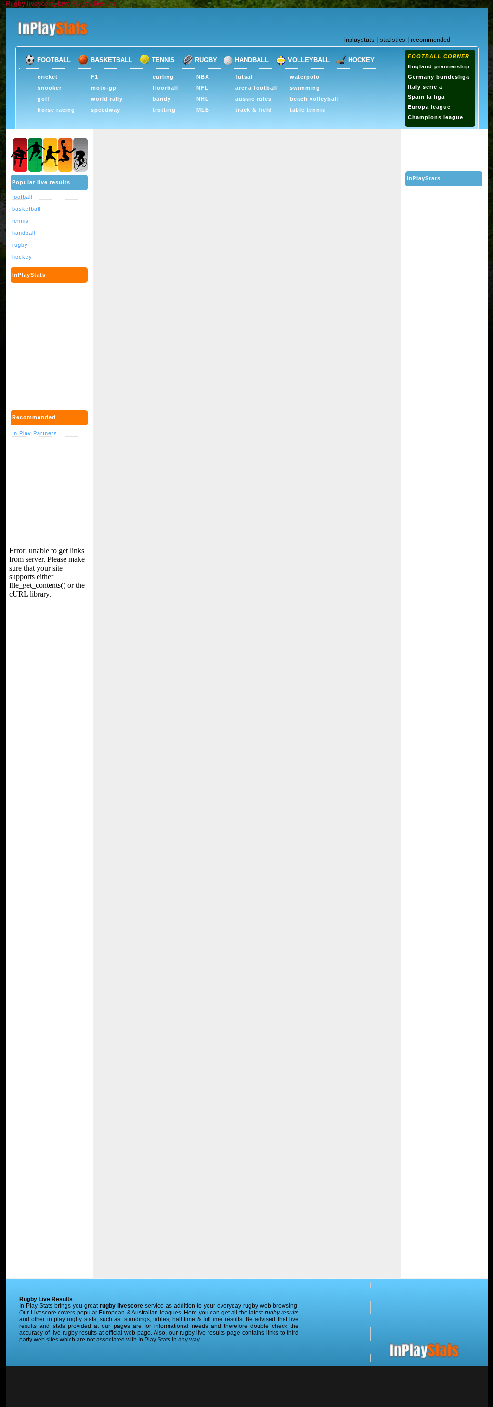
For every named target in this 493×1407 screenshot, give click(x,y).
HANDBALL (252, 60)
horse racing (56, 110)
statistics (392, 39)
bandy (162, 99)
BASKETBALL (111, 60)
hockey (22, 257)
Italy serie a (425, 87)
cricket (48, 77)
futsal (244, 77)
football (22, 196)
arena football (256, 88)
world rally (107, 99)
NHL (202, 99)
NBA (202, 77)
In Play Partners (34, 433)
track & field (253, 110)
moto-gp (104, 88)
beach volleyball (314, 99)
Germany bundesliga (438, 77)
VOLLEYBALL (309, 60)
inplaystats (359, 39)
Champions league (435, 117)
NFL (202, 88)
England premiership (439, 66)
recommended (430, 39)
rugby (20, 245)
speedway (105, 110)
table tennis (307, 110)
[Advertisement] (193, 124)
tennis (20, 221)
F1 (94, 77)
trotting (164, 110)
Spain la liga (426, 97)
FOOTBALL (54, 60)
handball (23, 233)
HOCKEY (361, 60)
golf (44, 99)
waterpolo (305, 77)
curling (163, 77)
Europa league (429, 107)
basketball (26, 209)
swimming (305, 88)
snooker (50, 88)
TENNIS (163, 60)
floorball (165, 88)
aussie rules (253, 99)
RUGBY (206, 60)
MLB (202, 110)
